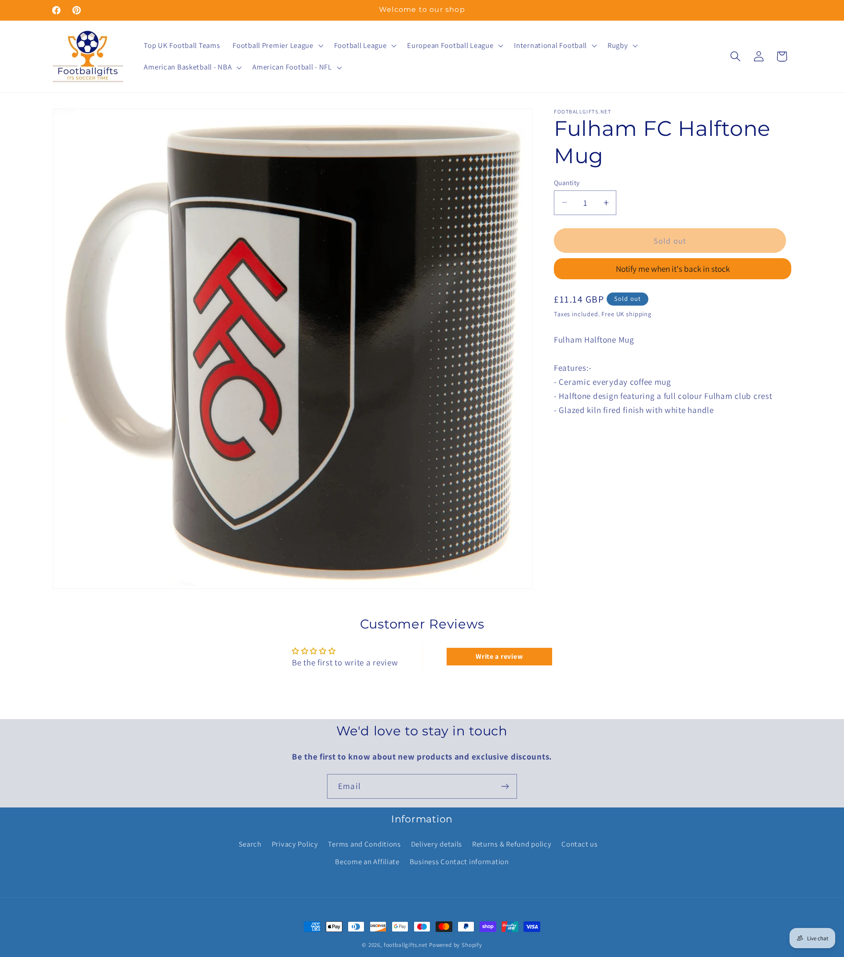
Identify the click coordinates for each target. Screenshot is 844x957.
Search (250, 844)
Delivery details (436, 844)
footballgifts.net (405, 945)
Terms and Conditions (364, 844)
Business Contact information (459, 861)
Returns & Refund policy (512, 844)
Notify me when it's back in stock (673, 268)
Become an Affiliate (367, 861)
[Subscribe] (505, 786)
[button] (276, 45)
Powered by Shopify (455, 945)
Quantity (567, 182)
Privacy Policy (295, 844)
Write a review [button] (499, 656)
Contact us (579, 844)
